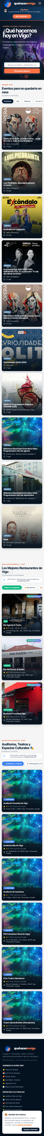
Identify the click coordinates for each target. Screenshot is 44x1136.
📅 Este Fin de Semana (11, 1073)
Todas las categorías (12, 587)
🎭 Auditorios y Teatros (13, 764)
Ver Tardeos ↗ (22, 16)
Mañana (27, 101)
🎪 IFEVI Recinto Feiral (11, 1103)
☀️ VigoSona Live (9, 1083)
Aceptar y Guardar (31, 1129)
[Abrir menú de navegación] (40, 3)
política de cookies (24, 1125)
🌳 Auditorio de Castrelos (12, 1110)
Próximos (7, 101)
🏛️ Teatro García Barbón (12, 1099)
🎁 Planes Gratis (9, 1076)
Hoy (17, 101)
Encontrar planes (22, 71)
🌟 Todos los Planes (10, 1070)
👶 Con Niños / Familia (11, 1080)
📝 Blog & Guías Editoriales (13, 1087)
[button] (22, 128)
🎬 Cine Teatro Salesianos (12, 1106)
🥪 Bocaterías (30, 587)
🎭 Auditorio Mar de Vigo (12, 1096)
